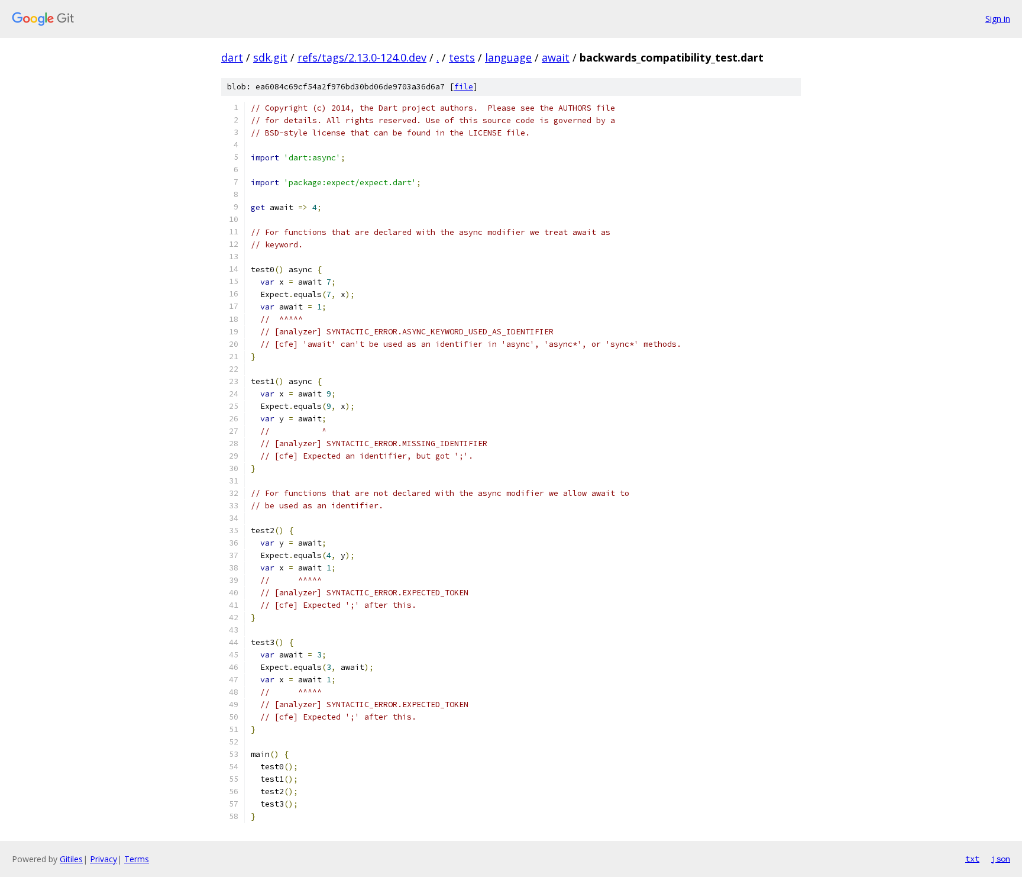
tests (462, 57)
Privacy (103, 859)
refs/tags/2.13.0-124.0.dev (361, 57)
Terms (136, 859)
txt (972, 858)
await (556, 57)
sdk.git (270, 57)
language (508, 57)
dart (232, 57)
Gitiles (71, 859)
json (1000, 858)
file (463, 87)
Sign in (997, 18)
